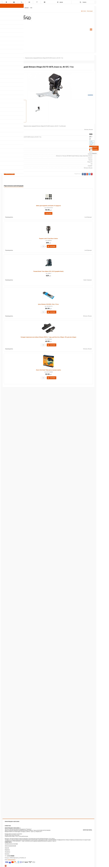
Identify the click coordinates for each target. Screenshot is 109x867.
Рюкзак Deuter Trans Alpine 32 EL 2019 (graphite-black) (48, 271)
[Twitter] (89, 174)
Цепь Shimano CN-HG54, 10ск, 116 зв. (48, 304)
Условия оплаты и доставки (11, 843)
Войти (84, 11)
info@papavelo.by (11, 859)
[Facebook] (85, 174)
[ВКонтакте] (83, 174)
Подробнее (48, 213)
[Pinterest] (92, 174)
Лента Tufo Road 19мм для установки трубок (48, 370)
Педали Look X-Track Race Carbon (48, 238)
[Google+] (87, 174)
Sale (31, 7)
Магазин (26, 7)
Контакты (7, 853)
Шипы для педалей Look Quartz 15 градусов (48, 205)
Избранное (94, 153)
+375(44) (10, 855)
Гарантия (7, 847)
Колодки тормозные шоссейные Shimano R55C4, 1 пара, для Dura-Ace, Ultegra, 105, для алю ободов (48, 337)
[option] (49, 92)
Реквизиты (7, 849)
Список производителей (10, 845)
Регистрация (90, 11)
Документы (7, 851)
